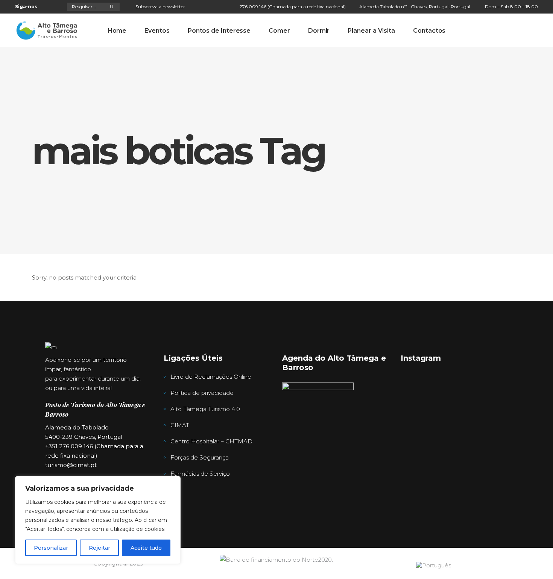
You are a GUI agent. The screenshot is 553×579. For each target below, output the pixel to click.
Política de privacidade (202, 392)
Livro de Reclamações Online (210, 376)
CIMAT (179, 425)
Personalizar (51, 547)
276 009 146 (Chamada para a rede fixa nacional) (293, 6)
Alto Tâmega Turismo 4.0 (205, 409)
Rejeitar (99, 547)
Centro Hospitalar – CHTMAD (211, 441)
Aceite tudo (146, 547)
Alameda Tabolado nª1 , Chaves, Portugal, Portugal (414, 6)
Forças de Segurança (199, 457)
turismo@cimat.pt (71, 465)
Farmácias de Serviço (200, 473)
